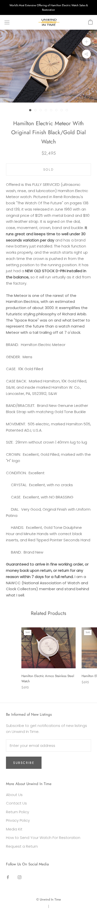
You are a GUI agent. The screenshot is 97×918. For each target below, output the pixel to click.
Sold (48, 169)
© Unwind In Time (48, 899)
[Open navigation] (6, 22)
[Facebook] (8, 877)
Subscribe (23, 762)
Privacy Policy (18, 820)
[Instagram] (19, 877)
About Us (14, 794)
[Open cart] (90, 22)
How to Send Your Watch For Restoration (43, 837)
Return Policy (17, 811)
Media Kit (14, 829)
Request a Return (22, 846)
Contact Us (16, 803)
